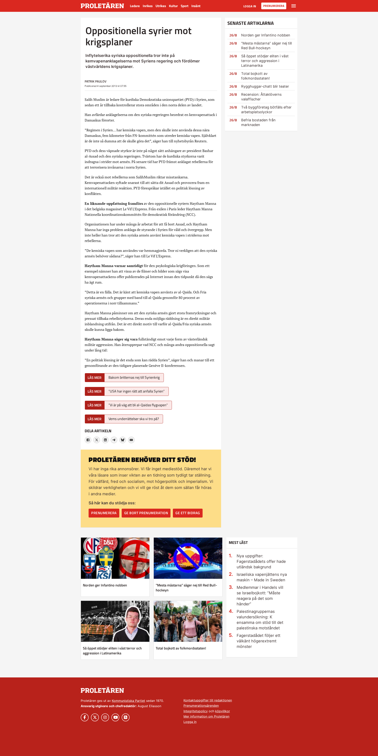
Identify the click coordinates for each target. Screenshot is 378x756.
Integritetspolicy (195, 711)
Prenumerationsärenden (201, 706)
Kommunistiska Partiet (128, 701)
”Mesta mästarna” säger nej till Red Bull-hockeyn (186, 588)
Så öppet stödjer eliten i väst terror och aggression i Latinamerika (265, 61)
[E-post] (131, 440)
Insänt (195, 5)
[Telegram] (114, 440)
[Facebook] (88, 440)
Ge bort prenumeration (146, 513)
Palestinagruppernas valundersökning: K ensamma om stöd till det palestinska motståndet (260, 619)
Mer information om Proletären (206, 716)
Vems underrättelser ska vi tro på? (133, 418)
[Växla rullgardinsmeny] (293, 6)
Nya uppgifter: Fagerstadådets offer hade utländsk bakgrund (261, 561)
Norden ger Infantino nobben (265, 35)
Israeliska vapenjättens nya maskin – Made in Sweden (262, 577)
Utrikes (161, 5)
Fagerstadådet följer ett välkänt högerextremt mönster (258, 641)
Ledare (135, 5)
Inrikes (148, 5)
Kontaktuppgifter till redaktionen (207, 700)
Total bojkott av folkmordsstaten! (181, 648)
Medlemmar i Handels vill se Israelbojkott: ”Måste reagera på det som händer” (260, 595)
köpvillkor (222, 711)
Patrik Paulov (96, 81)
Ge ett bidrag (187, 513)
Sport (184, 5)
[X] (96, 440)
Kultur (173, 5)
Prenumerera (273, 6)
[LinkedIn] (105, 440)
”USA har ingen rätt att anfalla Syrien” (136, 391)
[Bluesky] (122, 440)
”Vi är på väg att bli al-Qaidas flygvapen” (138, 405)
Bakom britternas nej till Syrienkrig (134, 377)
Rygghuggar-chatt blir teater (265, 86)
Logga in (249, 6)
